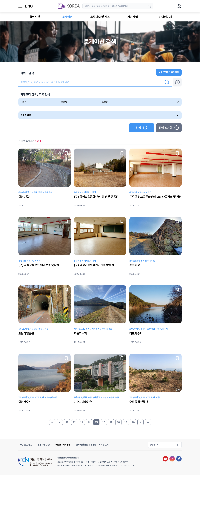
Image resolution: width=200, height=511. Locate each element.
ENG (29, 6)
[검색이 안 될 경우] (177, 82)
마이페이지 (165, 17)
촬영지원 (35, 17)
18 (118, 422)
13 (81, 422)
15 (96, 422)
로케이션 (67, 17)
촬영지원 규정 (44, 444)
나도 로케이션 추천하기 (169, 72)
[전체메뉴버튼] (20, 6)
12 (74, 422)
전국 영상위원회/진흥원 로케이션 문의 (92, 444)
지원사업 (132, 17)
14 (89, 422)
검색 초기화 (165, 127)
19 (125, 422)
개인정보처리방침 (62, 444)
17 (111, 422)
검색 (138, 127)
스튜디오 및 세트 (100, 17)
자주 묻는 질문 (26, 444)
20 (133, 422)
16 (103, 422)
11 (67, 422)
